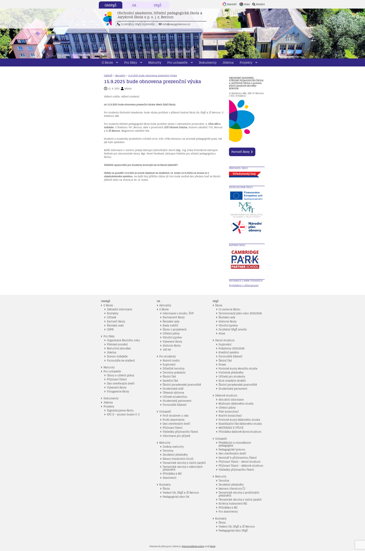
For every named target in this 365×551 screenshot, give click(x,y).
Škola (166, 488)
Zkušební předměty (175, 454)
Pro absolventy (228, 511)
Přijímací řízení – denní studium (239, 461)
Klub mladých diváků (232, 380)
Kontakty (112, 313)
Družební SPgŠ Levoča (233, 329)
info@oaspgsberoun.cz (176, 24)
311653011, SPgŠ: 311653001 (138, 24)
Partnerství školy (174, 317)
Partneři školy (240, 152)
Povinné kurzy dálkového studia (239, 420)
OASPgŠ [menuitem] (110, 5)
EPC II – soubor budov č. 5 (123, 414)
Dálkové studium (226, 395)
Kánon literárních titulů (178, 459)
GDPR (110, 329)
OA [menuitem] (134, 5)
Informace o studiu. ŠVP (178, 313)
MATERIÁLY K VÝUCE (231, 428)
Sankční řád (170, 380)
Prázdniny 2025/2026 (231, 348)
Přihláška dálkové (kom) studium (240, 432)
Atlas (222, 333)
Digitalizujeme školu (120, 410)
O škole (107, 62)
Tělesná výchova (173, 392)
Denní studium (225, 340)
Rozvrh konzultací (230, 415)
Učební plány (171, 333)
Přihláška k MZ (172, 473)
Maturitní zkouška (119, 348)
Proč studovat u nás (175, 415)
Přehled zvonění (117, 344)
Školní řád (169, 376)
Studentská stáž (173, 388)
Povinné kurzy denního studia (238, 368)
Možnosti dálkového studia (236, 403)
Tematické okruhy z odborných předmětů (183, 468)
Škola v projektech (175, 329)
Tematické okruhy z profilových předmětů (239, 494)
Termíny (168, 450)
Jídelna (228, 62)
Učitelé (111, 317)
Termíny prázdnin (174, 372)
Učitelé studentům (175, 397)
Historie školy (172, 345)
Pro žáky (130, 62)
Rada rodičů (170, 325)
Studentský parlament (177, 401)
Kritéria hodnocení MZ (233, 503)
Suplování (169, 364)
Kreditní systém (229, 352)
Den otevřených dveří (120, 383)
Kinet (212, 546)
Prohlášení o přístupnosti (243, 285)
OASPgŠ (108, 76)
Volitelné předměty (231, 372)
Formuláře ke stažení (121, 360)
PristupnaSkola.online (193, 546)
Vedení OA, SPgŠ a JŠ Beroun (181, 492)
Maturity (154, 62)
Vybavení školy (116, 387)
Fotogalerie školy (118, 391)
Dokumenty (208, 62)
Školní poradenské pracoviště (182, 384)
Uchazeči (165, 411)
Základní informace (119, 309)
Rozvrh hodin (171, 360)
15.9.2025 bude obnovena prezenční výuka (152, 76)
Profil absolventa (173, 420)
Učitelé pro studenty (232, 376)
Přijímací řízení (117, 379)
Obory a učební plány (120, 375)
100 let (167, 349)
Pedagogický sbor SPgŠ (233, 530)
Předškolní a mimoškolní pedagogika (235, 444)
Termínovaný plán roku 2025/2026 (240, 313)
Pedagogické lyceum (232, 449)
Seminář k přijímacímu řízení (238, 457)
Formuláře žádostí (174, 405)
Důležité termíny (173, 368)
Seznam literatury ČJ (232, 488)
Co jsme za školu (229, 309)
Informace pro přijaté (176, 436)
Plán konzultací (229, 411)
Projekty (246, 62)
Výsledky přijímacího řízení (180, 432)
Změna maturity (173, 446)
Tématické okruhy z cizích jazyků (240, 499)
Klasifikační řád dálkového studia (240, 424)
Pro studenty (167, 356)
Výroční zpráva (172, 337)
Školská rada (115, 325)
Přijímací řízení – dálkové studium (241, 465)
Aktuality (120, 76)
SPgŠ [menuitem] (157, 5)
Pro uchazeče (177, 62)
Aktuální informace (231, 399)
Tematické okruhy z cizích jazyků (184, 463)
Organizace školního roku (123, 340)
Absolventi (169, 478)
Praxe (222, 364)
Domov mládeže (117, 356)
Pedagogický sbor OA (176, 497)
